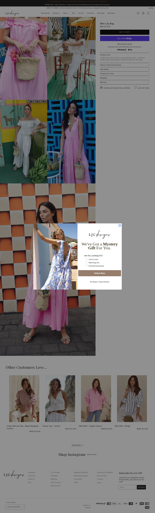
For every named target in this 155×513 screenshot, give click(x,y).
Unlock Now (99, 273)
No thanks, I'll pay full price (99, 282)
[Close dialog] (120, 225)
